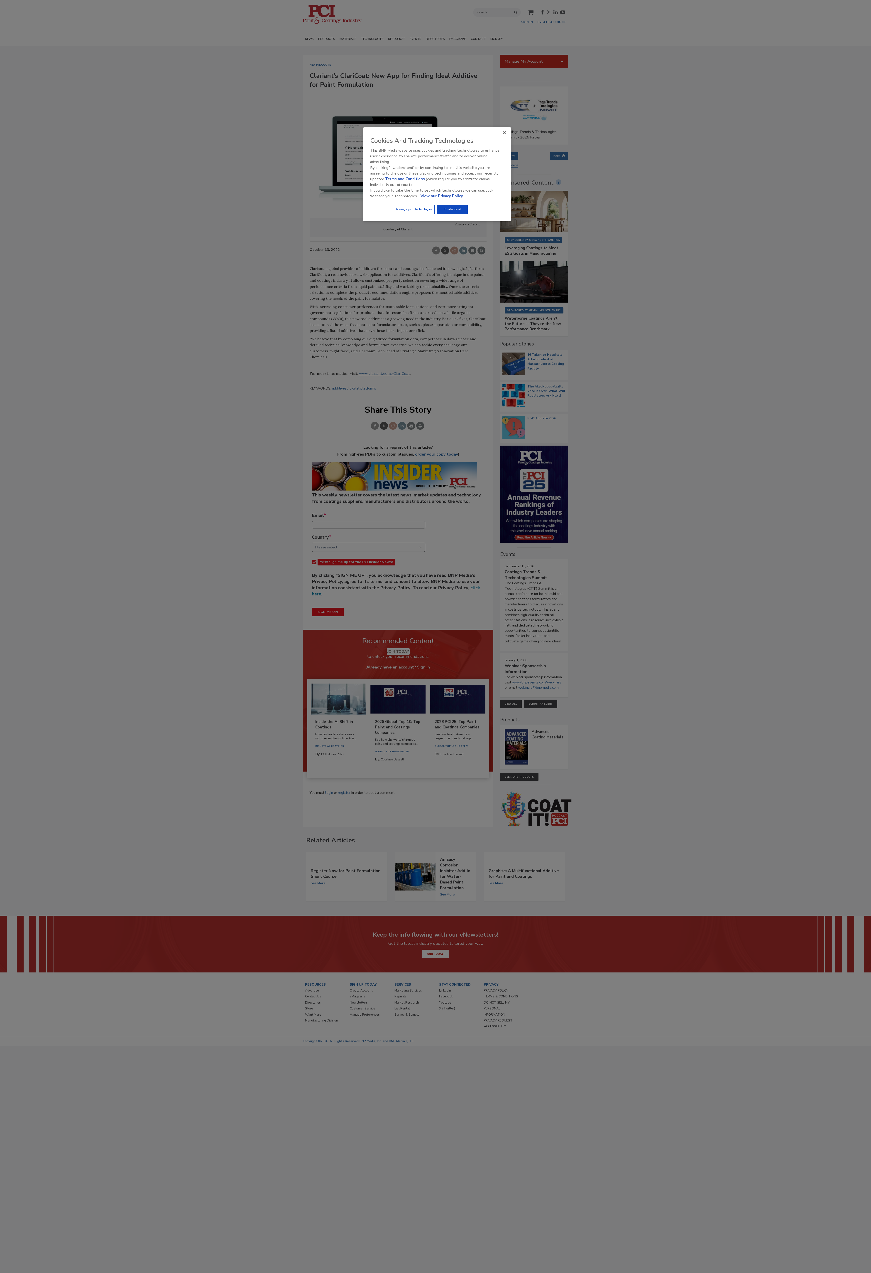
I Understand (452, 209)
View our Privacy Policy (442, 196)
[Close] (504, 133)
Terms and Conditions (405, 179)
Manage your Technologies (414, 209)
